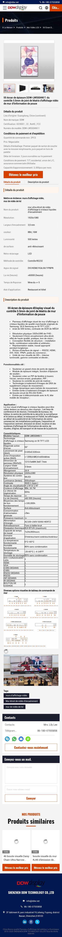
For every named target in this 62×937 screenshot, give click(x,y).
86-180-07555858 (51, 2)
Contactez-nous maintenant (31, 747)
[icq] (28, 739)
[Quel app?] (14, 739)
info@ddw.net (12, 2)
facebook (31, 922)
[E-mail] (21, 739)
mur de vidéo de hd (14, 707)
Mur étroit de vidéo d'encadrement (22, 701)
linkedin (24, 922)
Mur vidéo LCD (33, 28)
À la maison (7, 28)
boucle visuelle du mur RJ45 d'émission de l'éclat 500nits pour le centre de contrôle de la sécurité (45, 858)
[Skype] (7, 739)
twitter (37, 922)
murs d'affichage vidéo (16, 695)
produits (19, 28)
